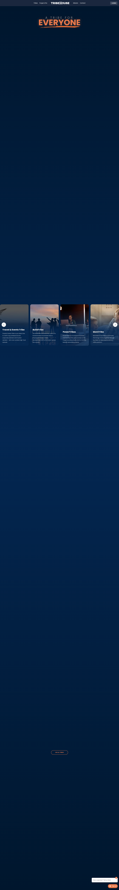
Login (114, 3)
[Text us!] (113, 886)
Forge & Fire (43, 3)
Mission (75, 3)
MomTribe (74, 325)
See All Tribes (59, 752)
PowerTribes (44, 325)
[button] (115, 324)
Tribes (36, 3)
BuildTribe (14, 325)
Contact (82, 3)
